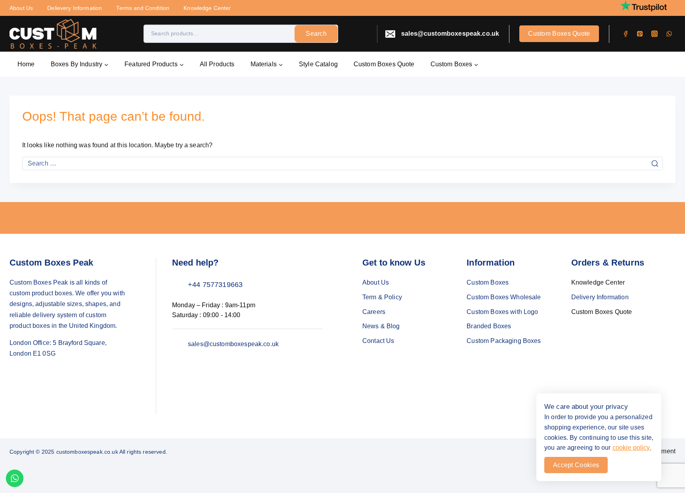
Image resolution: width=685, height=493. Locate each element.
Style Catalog (318, 64)
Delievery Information (74, 8)
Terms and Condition (142, 8)
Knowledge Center (207, 8)
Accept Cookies (576, 465)
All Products (217, 64)
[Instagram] (654, 33)
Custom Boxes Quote (559, 33)
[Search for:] (342, 163)
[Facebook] (625, 33)
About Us (21, 8)
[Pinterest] (639, 33)
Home (26, 64)
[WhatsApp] (669, 33)
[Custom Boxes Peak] (53, 34)
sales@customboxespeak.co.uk (233, 344)
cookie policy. (631, 447)
